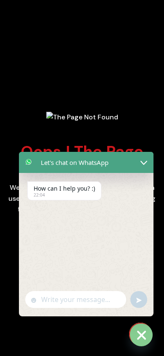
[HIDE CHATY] (140, 334)
